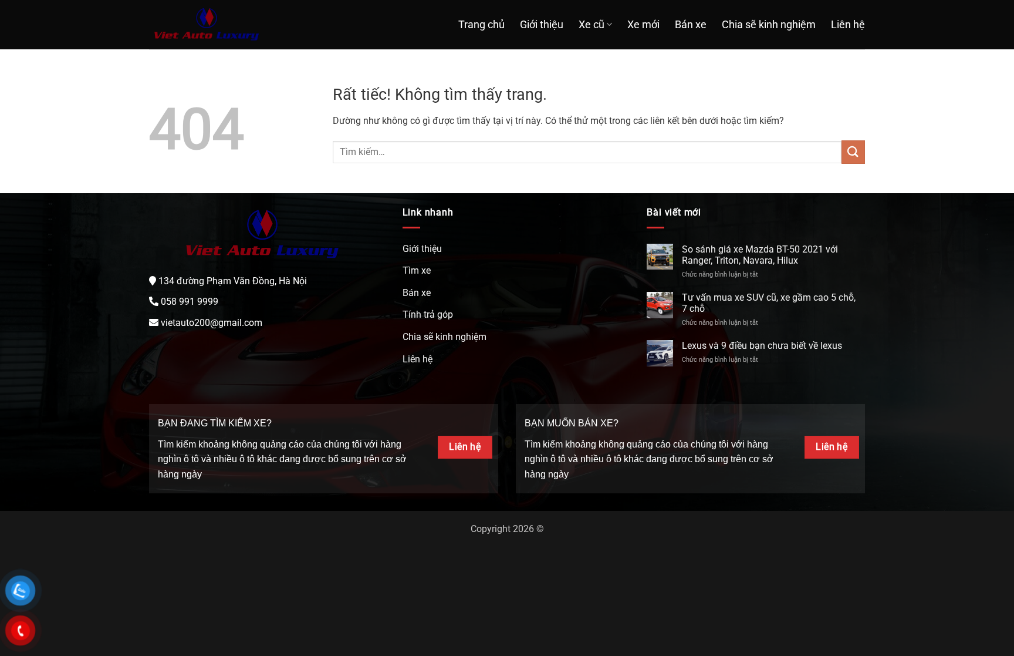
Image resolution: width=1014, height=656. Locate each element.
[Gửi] (853, 151)
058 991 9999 (189, 301)
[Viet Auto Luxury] (206, 25)
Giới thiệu (541, 25)
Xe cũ (591, 25)
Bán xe (691, 25)
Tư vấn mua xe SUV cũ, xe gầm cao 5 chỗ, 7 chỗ (769, 303)
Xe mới (643, 25)
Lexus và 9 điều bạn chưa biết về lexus (762, 345)
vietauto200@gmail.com (211, 322)
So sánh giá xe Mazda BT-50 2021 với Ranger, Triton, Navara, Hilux (760, 255)
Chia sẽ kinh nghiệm (769, 25)
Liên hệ (848, 25)
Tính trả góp (428, 314)
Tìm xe (417, 270)
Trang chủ (481, 25)
